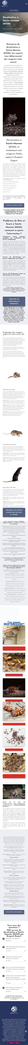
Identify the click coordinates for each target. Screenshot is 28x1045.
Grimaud (16, 320)
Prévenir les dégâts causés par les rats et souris (14, 512)
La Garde (20, 312)
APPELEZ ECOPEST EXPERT (14, 205)
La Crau (15, 313)
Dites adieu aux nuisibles (14, 912)
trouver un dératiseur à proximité (14, 302)
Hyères (6, 311)
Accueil (4, 28)
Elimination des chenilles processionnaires (14, 776)
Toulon (6, 309)
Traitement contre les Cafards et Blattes (14, 724)
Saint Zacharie (8, 320)
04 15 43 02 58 (14, 10)
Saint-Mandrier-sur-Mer (16, 319)
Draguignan (12, 311)
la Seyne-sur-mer (14, 309)
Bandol (6, 319)
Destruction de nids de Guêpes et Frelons (14, 648)
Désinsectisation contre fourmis (14, 749)
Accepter (11, 1042)
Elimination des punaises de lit (14, 700)
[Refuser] (26, 1031)
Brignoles (21, 313)
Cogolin (13, 318)
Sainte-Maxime (19, 315)
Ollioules (6, 316)
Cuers (18, 316)
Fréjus (22, 309)
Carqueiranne (20, 318)
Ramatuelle (15, 322)
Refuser (17, 1042)
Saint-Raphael (12, 312)
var (16, 307)
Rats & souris (8, 28)
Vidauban (13, 316)
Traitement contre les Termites (14, 675)
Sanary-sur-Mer (9, 315)
